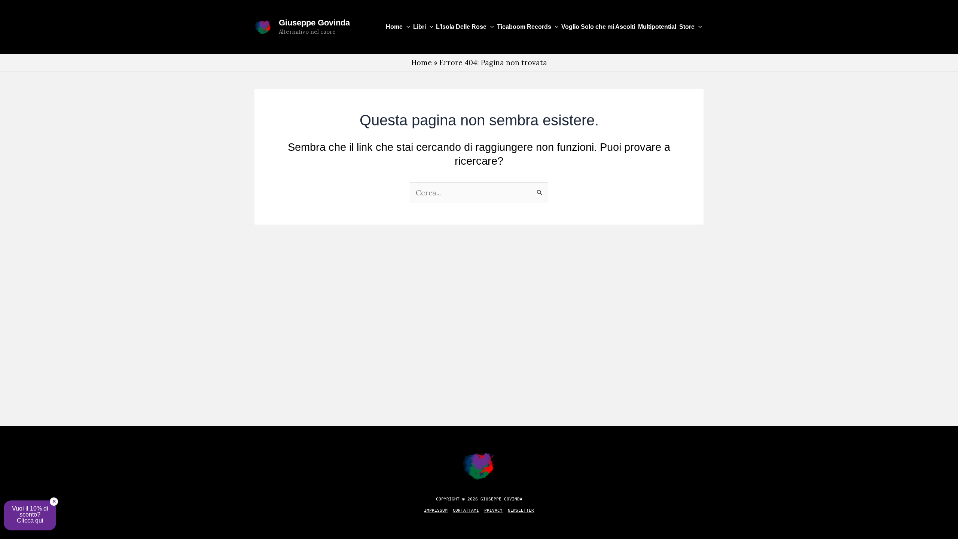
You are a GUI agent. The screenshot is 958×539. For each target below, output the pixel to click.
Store (687, 27)
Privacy (493, 510)
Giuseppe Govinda (314, 22)
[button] (406, 26)
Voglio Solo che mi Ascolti (598, 27)
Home (394, 27)
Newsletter (521, 510)
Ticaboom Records (524, 27)
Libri (419, 27)
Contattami (466, 510)
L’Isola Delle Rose (461, 27)
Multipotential (657, 27)
